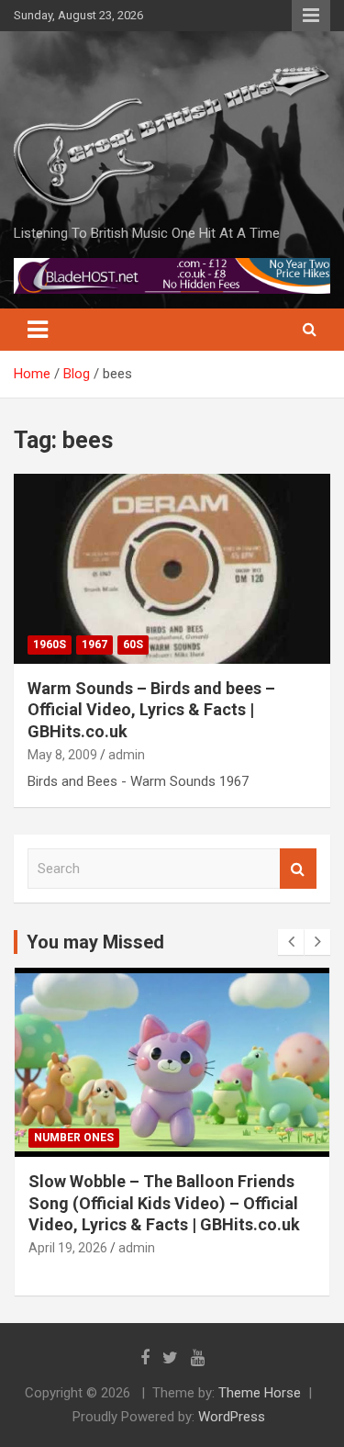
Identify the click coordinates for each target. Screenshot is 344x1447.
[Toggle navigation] (37, 329)
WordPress (231, 1416)
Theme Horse (259, 1393)
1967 (94, 644)
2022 (47, 1137)
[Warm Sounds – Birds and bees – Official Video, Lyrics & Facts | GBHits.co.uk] (172, 568)
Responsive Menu (311, 15)
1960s (49, 644)
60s (133, 644)
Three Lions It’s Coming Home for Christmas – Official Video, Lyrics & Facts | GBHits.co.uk (162, 1203)
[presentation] (291, 942)
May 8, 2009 (62, 754)
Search (298, 869)
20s (85, 1137)
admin (126, 754)
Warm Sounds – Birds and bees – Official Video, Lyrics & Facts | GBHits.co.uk (151, 710)
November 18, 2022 (84, 1247)
